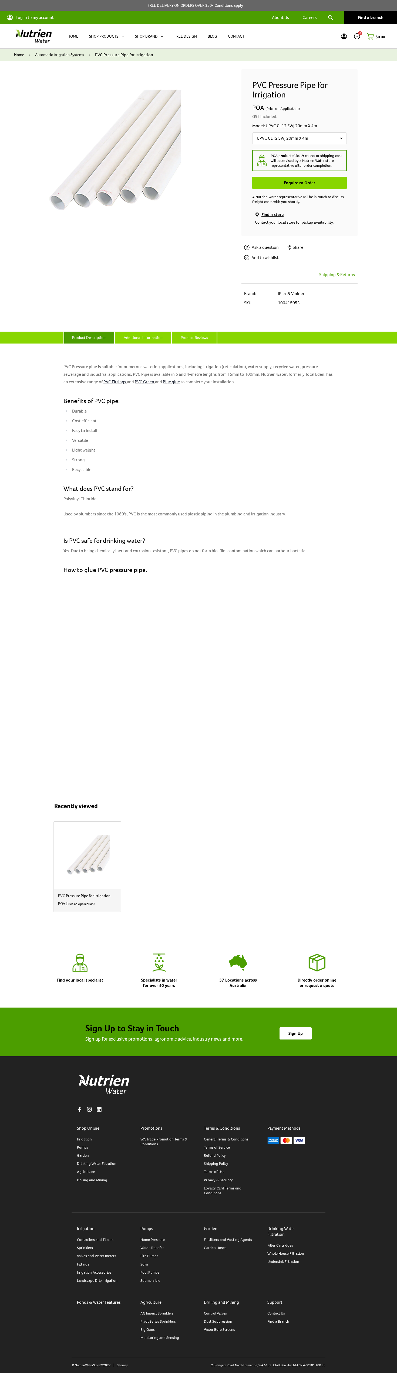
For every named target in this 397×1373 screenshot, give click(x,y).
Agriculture (86, 1171)
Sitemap (122, 1365)
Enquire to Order (299, 182)
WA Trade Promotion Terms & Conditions (163, 1141)
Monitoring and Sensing (159, 1337)
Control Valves (215, 1313)
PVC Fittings (114, 381)
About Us (280, 17)
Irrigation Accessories (94, 1272)
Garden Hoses (215, 1247)
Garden (83, 1155)
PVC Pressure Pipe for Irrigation (84, 895)
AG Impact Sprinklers (157, 1313)
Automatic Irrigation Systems (59, 54)
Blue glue (171, 381)
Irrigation (84, 1139)
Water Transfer (152, 1247)
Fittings (83, 1264)
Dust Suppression (218, 1321)
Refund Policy (215, 1155)
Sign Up (295, 1033)
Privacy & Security (218, 1180)
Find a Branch (278, 1321)
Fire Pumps (149, 1256)
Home (19, 54)
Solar (144, 1264)
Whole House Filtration (285, 1253)
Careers (309, 17)
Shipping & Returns (337, 274)
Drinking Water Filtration (96, 1163)
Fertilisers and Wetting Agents (228, 1239)
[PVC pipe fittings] (126, 381)
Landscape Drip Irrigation (97, 1280)
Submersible (150, 1280)
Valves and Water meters (96, 1256)
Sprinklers (85, 1247)
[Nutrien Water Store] (33, 36)
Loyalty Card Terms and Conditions (222, 1190)
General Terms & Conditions (226, 1139)
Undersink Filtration (283, 1261)
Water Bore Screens (219, 1329)
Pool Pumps (149, 1272)
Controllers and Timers (95, 1239)
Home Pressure (152, 1239)
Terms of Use (214, 1171)
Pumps (82, 1147)
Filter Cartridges (280, 1245)
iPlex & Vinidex (291, 293)
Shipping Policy (216, 1163)
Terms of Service (217, 1147)
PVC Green (145, 381)
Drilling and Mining (92, 1180)
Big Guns (147, 1329)
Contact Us (276, 1313)
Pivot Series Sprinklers (158, 1321)
